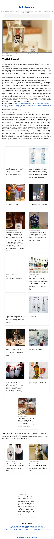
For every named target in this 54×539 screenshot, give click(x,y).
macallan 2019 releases (33, 103)
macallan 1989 (33, 105)
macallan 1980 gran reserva (20, 103)
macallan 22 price (24, 105)
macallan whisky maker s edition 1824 (18, 527)
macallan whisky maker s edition (26, 529)
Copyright (34, 537)
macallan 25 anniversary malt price (11, 105)
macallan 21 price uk (44, 103)
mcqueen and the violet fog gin (42, 529)
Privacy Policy (28, 537)
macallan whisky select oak (11, 529)
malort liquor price (38, 526)
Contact (22, 537)
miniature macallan (29, 526)
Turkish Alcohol (27, 7)
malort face (42, 527)
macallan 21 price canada (8, 107)
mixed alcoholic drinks (33, 527)
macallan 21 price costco (21, 107)
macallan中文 (27, 531)
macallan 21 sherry (32, 107)
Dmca (18, 537)
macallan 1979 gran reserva (44, 105)
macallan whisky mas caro (17, 526)
